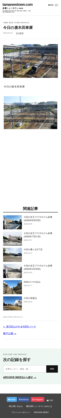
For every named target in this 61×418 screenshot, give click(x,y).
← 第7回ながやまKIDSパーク (19, 326)
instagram (38, 399)
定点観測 (19, 33)
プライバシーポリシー (20, 412)
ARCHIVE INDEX (41, 412)
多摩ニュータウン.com (13, 8)
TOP (51, 400)
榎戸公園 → (9, 333)
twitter (12, 399)
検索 (52, 369)
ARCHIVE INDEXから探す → (19, 377)
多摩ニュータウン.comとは (40, 406)
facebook (24, 399)
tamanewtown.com (18, 4)
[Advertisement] (30, 168)
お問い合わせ (17, 406)
